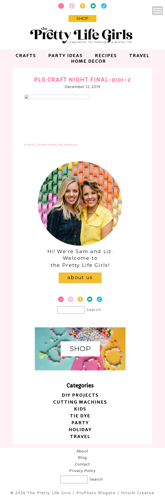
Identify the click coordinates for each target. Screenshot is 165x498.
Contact (82, 464)
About (82, 451)
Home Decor (88, 61)
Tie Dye (80, 415)
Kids (80, 408)
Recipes (106, 55)
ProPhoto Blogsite (96, 493)
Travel (139, 55)
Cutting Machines (80, 402)
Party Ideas (65, 55)
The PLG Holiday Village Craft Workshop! (51, 144)
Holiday (80, 429)
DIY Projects (80, 395)
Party (80, 422)
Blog (82, 458)
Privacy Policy (82, 471)
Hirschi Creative (137, 493)
